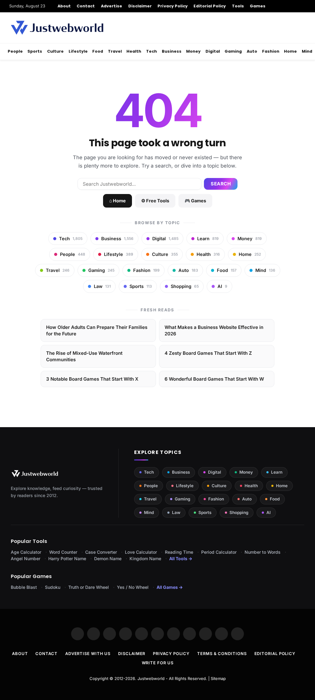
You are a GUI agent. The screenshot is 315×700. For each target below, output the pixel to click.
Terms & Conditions (221, 653)
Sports (34, 51)
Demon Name (108, 558)
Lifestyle (78, 51)
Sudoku (52, 587)
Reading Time (179, 552)
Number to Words (263, 552)
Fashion (270, 51)
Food (97, 51)
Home (290, 51)
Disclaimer (140, 6)
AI (268, 512)
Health (133, 51)
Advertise (111, 6)
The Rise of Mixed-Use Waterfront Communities (84, 356)
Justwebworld (151, 678)
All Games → (170, 587)
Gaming (233, 51)
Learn (276, 472)
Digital (212, 51)
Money (193, 51)
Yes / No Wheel (133, 587)
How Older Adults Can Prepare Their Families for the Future (96, 330)
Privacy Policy (173, 6)
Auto (252, 51)
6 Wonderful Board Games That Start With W (214, 379)
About (64, 6)
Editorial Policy (209, 6)
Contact (86, 6)
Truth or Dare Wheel (88, 587)
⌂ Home (117, 200)
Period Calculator (219, 552)
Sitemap (218, 678)
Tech (151, 51)
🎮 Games (195, 200)
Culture (55, 51)
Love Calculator (141, 552)
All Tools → (180, 558)
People (15, 51)
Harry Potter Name (67, 558)
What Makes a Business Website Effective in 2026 (214, 330)
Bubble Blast (24, 587)
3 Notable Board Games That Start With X (92, 379)
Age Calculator (26, 552)
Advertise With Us (87, 653)
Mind (307, 51)
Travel (115, 51)
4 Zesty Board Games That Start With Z (208, 353)
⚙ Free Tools (155, 200)
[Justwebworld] (57, 27)
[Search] (303, 6)
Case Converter (101, 552)
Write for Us (157, 662)
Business (171, 51)
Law (176, 512)
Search (221, 184)
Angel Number (25, 558)
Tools (238, 6)
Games (257, 6)
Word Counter (63, 552)
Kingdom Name (145, 558)
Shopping (238, 512)
